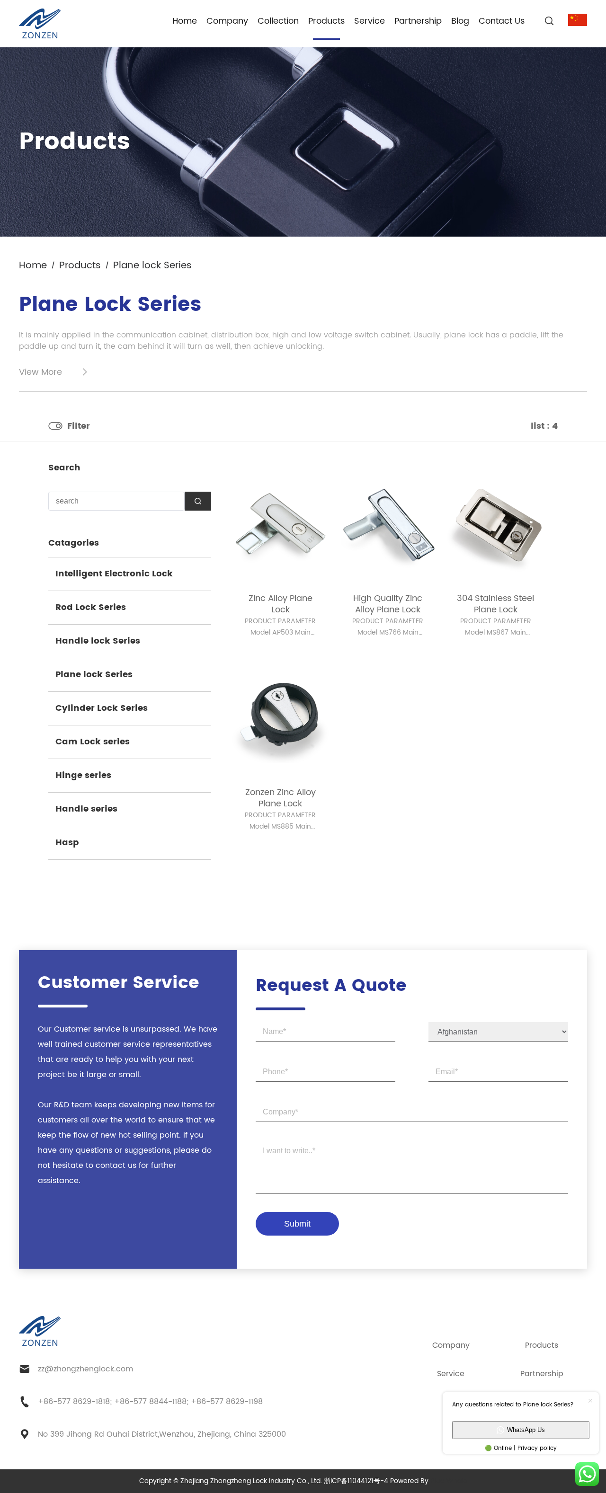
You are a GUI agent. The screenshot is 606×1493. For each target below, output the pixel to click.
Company (227, 21)
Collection (278, 21)
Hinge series (83, 775)
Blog (460, 21)
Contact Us (502, 21)
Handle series (86, 809)
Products (326, 21)
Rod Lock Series (90, 607)
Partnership (418, 21)
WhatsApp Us (526, 1429)
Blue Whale (448, 1480)
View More (40, 372)
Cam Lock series (92, 742)
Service (369, 21)
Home (184, 21)
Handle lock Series (97, 641)
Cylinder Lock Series (101, 708)
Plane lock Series (94, 674)
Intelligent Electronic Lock (114, 574)
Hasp (67, 842)
